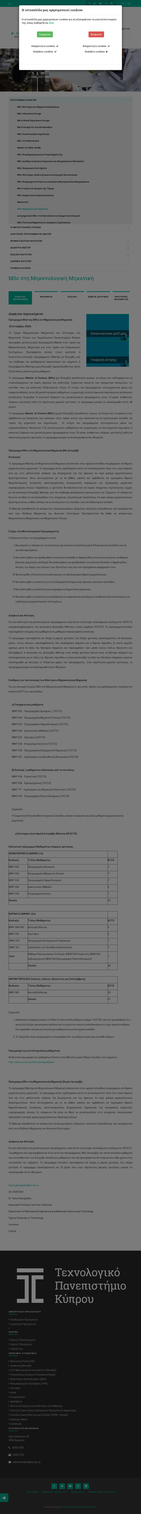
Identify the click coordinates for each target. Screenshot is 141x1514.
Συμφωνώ (45, 34)
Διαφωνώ (96, 34)
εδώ (51, 23)
